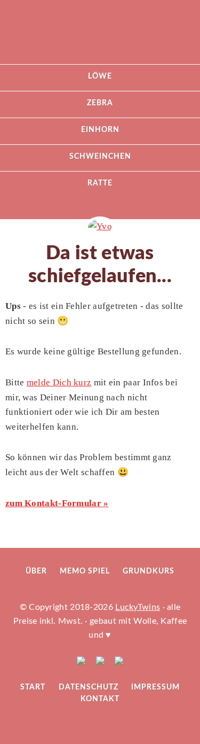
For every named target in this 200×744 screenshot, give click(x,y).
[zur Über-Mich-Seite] (100, 226)
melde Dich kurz (59, 382)
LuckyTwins (100, 37)
